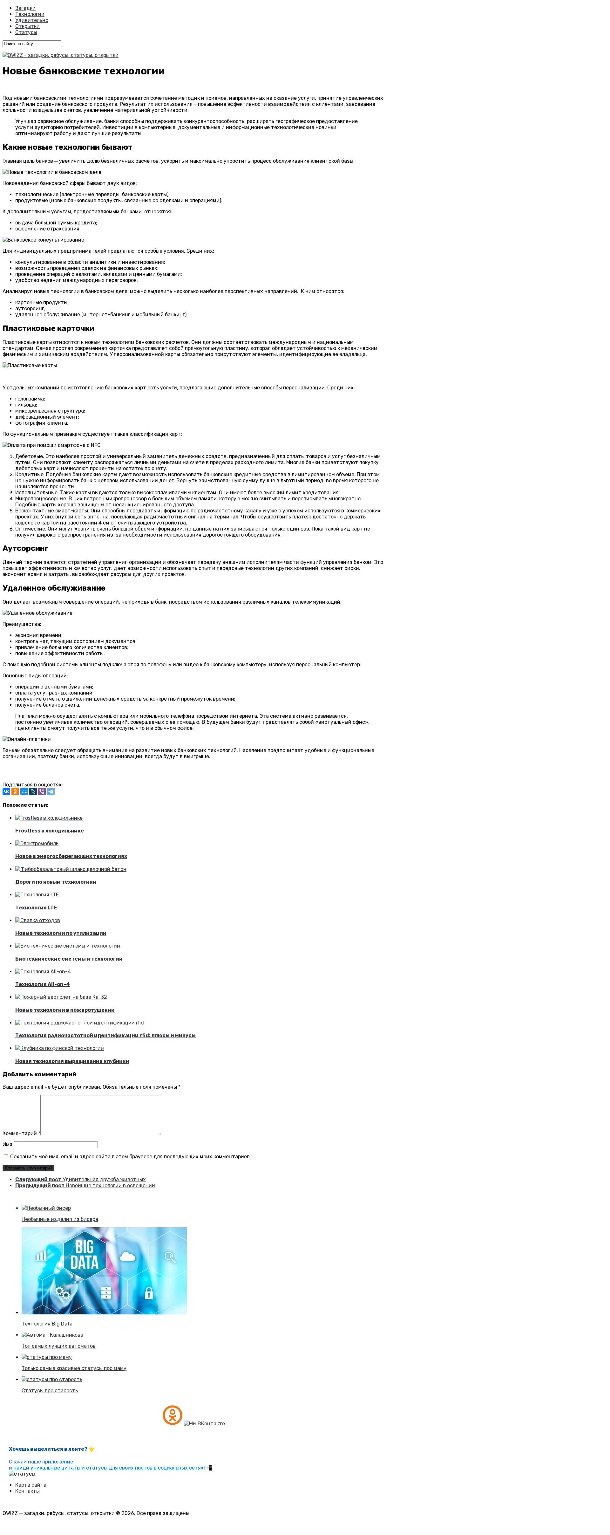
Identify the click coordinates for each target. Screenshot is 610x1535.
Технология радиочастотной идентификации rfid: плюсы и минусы (105, 1035)
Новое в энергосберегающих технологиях (71, 856)
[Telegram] (51, 791)
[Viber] (42, 791)
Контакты (27, 1491)
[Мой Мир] (24, 791)
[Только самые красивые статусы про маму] (47, 1357)
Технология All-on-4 (42, 984)
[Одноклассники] (15, 791)
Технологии (29, 14)
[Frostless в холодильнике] (49, 818)
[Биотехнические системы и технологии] (67, 946)
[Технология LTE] (37, 895)
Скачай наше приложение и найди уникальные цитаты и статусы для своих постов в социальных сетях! (107, 1465)
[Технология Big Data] (104, 1313)
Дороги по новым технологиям (56, 882)
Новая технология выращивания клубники (72, 1061)
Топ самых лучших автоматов (59, 1346)
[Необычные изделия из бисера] (46, 1208)
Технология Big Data (47, 1324)
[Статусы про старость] (52, 1379)
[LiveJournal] (33, 791)
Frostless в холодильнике (49, 831)
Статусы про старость (50, 1391)
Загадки (25, 8)
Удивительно (31, 20)
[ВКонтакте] (6, 791)
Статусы (26, 32)
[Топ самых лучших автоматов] (52, 1335)
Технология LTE (36, 908)
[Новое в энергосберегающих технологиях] (36, 843)
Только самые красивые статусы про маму (74, 1368)
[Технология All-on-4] (43, 972)
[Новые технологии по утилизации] (37, 920)
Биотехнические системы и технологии (69, 959)
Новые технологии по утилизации (60, 933)
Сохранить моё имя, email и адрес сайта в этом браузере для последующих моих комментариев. (130, 1157)
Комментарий (21, 1133)
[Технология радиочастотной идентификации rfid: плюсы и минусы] (79, 1023)
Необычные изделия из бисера (60, 1219)
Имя (7, 1144)
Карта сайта (30, 1485)
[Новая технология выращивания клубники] (59, 1048)
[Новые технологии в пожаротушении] (61, 997)
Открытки (27, 26)
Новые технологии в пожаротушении (65, 1010)
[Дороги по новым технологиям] (70, 869)
